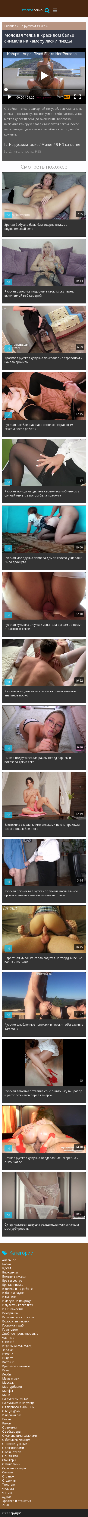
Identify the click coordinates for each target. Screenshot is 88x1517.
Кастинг (8, 1362)
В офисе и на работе (17, 1289)
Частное (8, 1338)
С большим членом (16, 1440)
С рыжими (9, 1427)
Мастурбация (12, 1386)
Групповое (10, 1329)
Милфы (7, 1391)
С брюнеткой (11, 1452)
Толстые (8, 1484)
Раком (6, 1423)
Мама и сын (10, 1378)
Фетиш (7, 1493)
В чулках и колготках (17, 1305)
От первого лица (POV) (18, 1407)
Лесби (6, 1374)
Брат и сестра (12, 1280)
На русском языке (23, 144)
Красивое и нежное (16, 1366)
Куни (5, 1370)
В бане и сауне (13, 1293)
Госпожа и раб (13, 1325)
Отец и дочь (11, 1411)
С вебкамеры (11, 1431)
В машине (9, 1297)
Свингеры (9, 1460)
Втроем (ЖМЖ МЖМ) (17, 1346)
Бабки (6, 1264)
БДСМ (6, 1268)
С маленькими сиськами (19, 1435)
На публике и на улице (18, 1403)
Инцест (7, 1358)
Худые (6, 1497)
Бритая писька (12, 1284)
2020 (5, 1505)
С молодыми (11, 1464)
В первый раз (12, 1415)
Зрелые (7, 1350)
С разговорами (13, 1448)
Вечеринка (10, 1313)
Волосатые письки (15, 1321)
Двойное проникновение (20, 1333)
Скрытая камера (14, 1468)
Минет (47, 144)
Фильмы (8, 1489)
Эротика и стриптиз (16, 1501)
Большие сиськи (14, 1276)
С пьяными (10, 1456)
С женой (8, 1342)
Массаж (8, 1382)
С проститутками (14, 1444)
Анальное (9, 1260)
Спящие (7, 1472)
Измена (7, 1354)
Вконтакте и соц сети (18, 1317)
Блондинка (10, 1272)
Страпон (8, 1476)
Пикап (6, 1419)
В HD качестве (68, 144)
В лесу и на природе (16, 1301)
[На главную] (32, 10)
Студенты (9, 1480)
